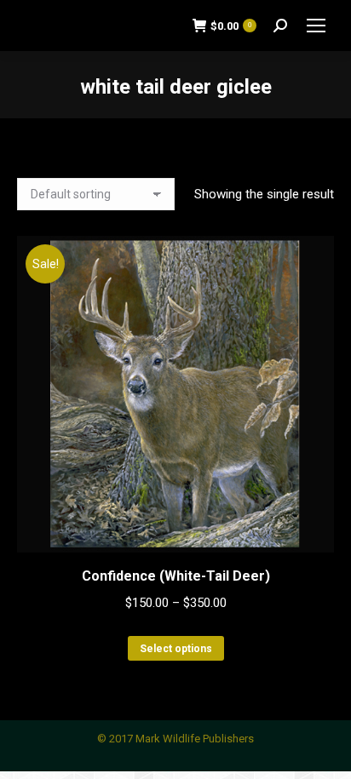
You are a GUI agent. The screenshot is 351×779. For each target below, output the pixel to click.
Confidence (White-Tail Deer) (176, 576)
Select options (176, 649)
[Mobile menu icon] (316, 25)
